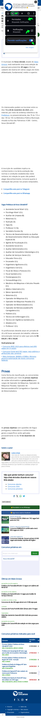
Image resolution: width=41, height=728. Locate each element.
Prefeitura (5, 115)
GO (38, 8)
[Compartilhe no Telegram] (23, 496)
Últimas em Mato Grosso (11, 579)
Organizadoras (24, 712)
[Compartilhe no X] (17, 496)
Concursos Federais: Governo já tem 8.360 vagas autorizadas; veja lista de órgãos (24, 539)
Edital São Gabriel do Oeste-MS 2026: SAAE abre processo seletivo (19, 616)
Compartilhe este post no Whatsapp (16, 193)
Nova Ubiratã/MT (8, 559)
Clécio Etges (15, 453)
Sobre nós (23, 707)
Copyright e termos (12, 709)
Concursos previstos (15, 489)
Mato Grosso (6, 502)
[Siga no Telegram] (26, 700)
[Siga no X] (18, 700)
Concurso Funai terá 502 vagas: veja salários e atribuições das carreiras (20, 352)
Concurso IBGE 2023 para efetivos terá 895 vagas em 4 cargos (19, 347)
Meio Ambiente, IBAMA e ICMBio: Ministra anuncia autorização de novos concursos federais (18, 358)
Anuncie (9, 707)
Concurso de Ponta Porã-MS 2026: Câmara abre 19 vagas (19, 609)
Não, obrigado (30, 47)
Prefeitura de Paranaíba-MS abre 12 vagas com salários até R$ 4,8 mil (20, 586)
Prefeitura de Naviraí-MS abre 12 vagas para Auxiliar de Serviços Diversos (18, 595)
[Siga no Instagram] (22, 700)
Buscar (35, 553)
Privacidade (10, 712)
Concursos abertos (15, 484)
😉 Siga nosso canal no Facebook (21, 513)
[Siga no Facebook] (14, 700)
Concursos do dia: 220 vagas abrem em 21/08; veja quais (19, 602)
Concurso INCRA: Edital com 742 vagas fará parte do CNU (24, 519)
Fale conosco (24, 709)
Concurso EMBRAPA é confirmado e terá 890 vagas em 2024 (23, 529)
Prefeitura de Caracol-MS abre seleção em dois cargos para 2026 (20, 624)
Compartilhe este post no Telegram (16, 189)
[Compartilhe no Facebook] (14, 496)
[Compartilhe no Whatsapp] (20, 496)
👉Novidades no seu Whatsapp (20, 507)
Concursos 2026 (13, 486)
